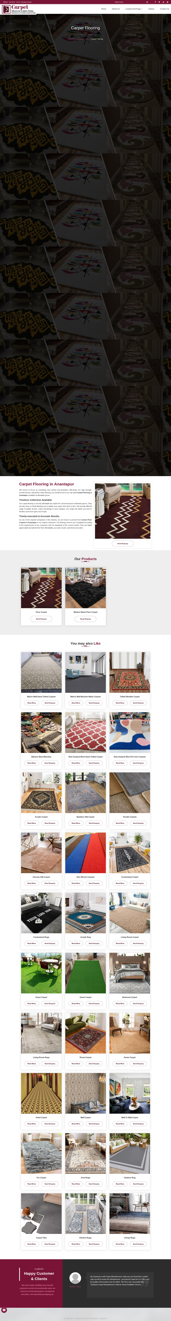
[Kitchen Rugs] (85, 1213)
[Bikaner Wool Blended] (41, 732)
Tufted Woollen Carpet (130, 697)
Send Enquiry (122, 543)
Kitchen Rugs (85, 1238)
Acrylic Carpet (41, 817)
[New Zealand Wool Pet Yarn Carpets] (129, 732)
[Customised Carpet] (129, 853)
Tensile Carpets (130, 817)
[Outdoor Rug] (129, 1153)
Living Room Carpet (130, 937)
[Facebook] (155, 2)
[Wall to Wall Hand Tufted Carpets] (41, 672)
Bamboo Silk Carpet (85, 817)
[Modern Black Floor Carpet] (85, 588)
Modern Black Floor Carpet (85, 612)
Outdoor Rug (130, 1178)
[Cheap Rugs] (129, 1213)
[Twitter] (159, 2)
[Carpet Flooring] (123, 511)
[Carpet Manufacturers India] (19, 9)
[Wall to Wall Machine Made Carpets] (85, 672)
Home (103, 9)
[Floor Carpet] (41, 588)
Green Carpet (85, 997)
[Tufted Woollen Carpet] (129, 672)
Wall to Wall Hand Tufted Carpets (41, 697)
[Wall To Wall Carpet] (129, 1093)
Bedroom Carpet (129, 997)
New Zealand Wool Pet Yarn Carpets (130, 757)
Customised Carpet (129, 877)
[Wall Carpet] (85, 1093)
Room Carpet (85, 1057)
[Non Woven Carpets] (85, 853)
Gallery (151, 9)
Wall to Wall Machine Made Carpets (85, 697)
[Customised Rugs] (41, 913)
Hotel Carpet (41, 1118)
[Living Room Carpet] (129, 913)
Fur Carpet (41, 1178)
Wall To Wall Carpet (129, 1118)
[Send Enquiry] (4, 1310)
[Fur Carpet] (41, 1153)
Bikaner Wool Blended (41, 757)
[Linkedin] (163, 2)
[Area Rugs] (85, 1153)
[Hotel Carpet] (41, 1093)
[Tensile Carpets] (129, 792)
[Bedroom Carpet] (129, 973)
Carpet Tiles (41, 1238)
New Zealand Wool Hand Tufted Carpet (86, 757)
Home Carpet (130, 1057)
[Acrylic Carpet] (41, 792)
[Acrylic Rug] (85, 913)
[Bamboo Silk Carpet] (85, 792)
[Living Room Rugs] (41, 1033)
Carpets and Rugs (133, 9)
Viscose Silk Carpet (41, 877)
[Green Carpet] (85, 973)
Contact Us (164, 9)
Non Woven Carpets (85, 877)
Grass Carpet (41, 997)
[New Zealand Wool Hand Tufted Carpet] (85, 732)
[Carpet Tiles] (41, 1213)
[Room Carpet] (85, 1033)
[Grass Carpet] (41, 973)
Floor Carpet (41, 612)
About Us (116, 9)
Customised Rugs (41, 937)
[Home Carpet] (129, 1033)
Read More (31, 703)
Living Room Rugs (41, 1057)
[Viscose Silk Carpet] (41, 853)
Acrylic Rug (85, 937)
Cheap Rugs (129, 1238)
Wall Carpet (85, 1118)
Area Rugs (85, 1178)
